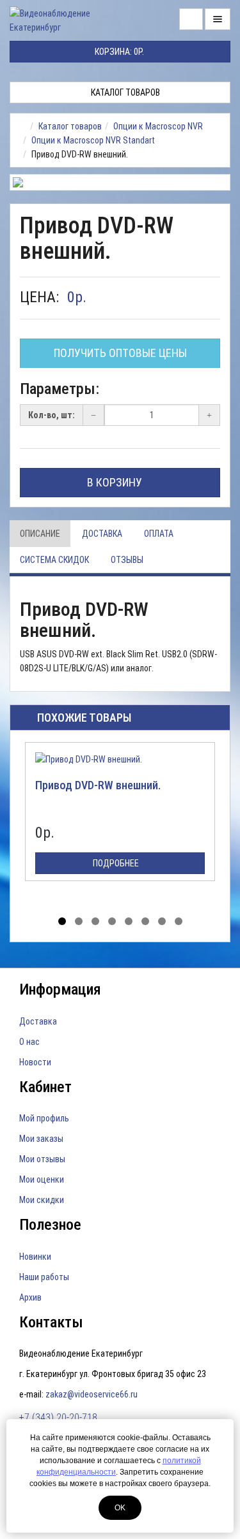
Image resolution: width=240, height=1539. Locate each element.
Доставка (102, 534)
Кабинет (45, 1087)
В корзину (116, 482)
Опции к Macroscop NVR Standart (93, 140)
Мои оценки (41, 1179)
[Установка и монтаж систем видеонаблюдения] (23, 126)
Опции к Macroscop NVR (158, 126)
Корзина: (118, 52)
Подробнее (117, 863)
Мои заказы (41, 1139)
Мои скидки (41, 1200)
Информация (60, 989)
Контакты (51, 1322)
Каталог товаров (124, 92)
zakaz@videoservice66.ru (91, 1394)
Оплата (158, 534)
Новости (35, 1062)
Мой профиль (44, 1118)
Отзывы (127, 560)
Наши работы (44, 1277)
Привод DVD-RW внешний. (98, 785)
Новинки (35, 1256)
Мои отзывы (42, 1159)
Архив (30, 1297)
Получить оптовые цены (120, 353)
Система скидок (54, 560)
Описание (40, 534)
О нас (29, 1042)
